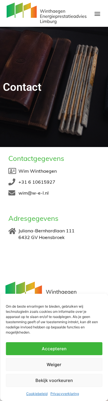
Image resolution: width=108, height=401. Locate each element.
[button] (97, 13)
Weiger (54, 364)
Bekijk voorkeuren (54, 380)
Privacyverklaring (64, 393)
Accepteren (54, 348)
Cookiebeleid (37, 393)
